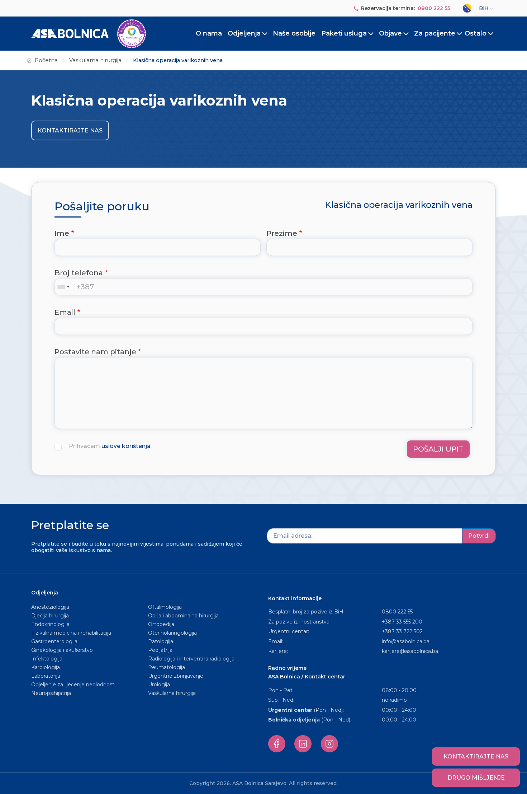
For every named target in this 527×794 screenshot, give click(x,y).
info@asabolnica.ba (405, 641)
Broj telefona (78, 272)
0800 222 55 (434, 8)
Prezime (281, 233)
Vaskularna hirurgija (95, 60)
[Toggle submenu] (265, 33)
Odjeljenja (244, 33)
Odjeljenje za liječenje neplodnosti (73, 684)
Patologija (160, 641)
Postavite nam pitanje (95, 351)
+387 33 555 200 (402, 621)
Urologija (159, 684)
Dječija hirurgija (50, 615)
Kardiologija (45, 667)
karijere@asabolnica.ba (410, 651)
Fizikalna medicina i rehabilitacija (72, 633)
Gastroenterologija (54, 641)
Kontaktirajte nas (70, 130)
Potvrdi (479, 535)
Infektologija (46, 658)
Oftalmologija (165, 607)
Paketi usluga (344, 33)
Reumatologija (166, 667)
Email (64, 312)
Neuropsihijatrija (51, 693)
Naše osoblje (294, 33)
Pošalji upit (438, 449)
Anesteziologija (50, 607)
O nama (209, 33)
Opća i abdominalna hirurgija (183, 615)
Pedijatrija (160, 650)
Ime (61, 233)
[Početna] (88, 33)
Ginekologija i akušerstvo (62, 650)
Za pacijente (434, 33)
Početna (46, 60)
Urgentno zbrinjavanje (175, 676)
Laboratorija (45, 676)
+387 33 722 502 (402, 631)
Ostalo (475, 33)
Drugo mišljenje (476, 777)
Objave (390, 33)
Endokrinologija (50, 624)
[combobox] (65, 287)
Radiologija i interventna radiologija (191, 658)
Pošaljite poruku (101, 206)
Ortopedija (161, 624)
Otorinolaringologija (172, 633)
